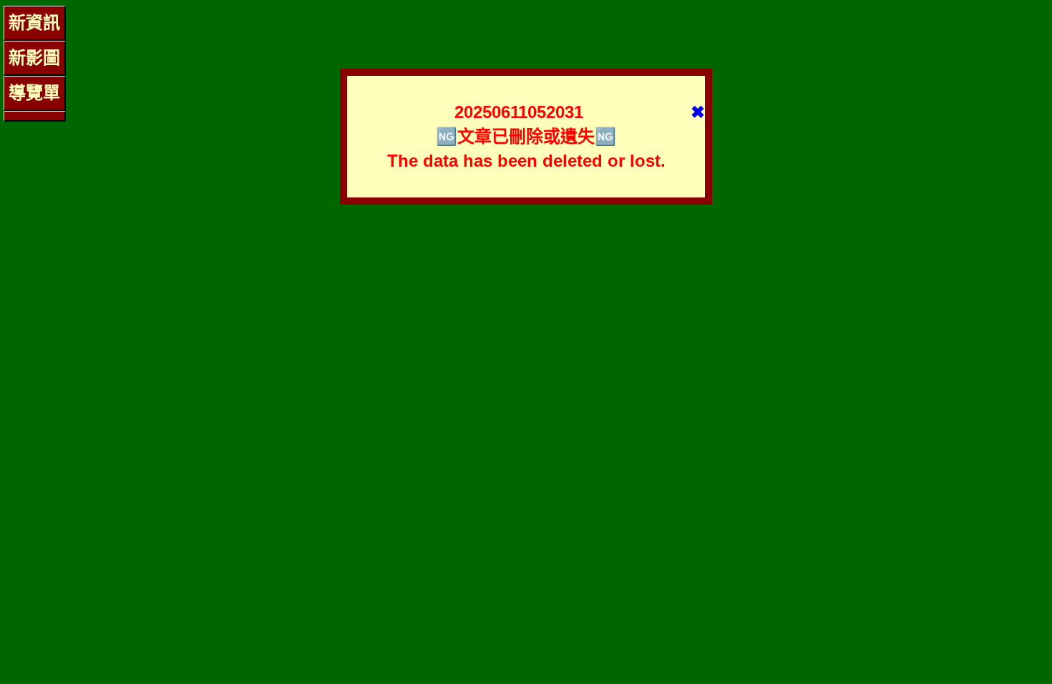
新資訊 (34, 22)
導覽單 (34, 92)
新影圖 (34, 57)
